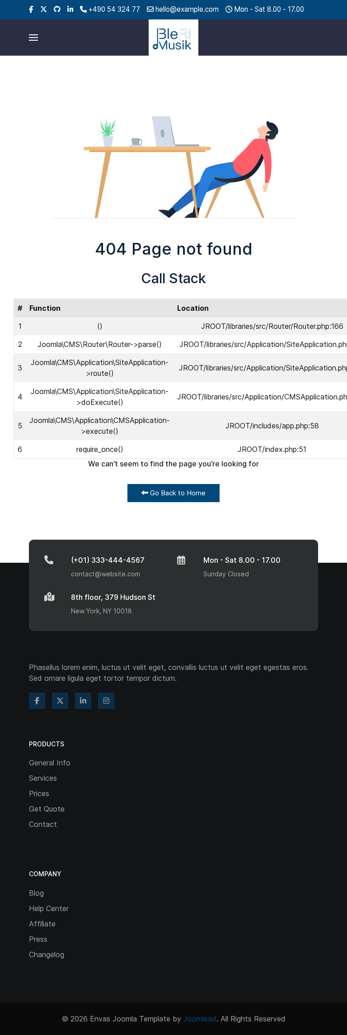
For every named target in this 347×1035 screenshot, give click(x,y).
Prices (39, 793)
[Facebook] (31, 9)
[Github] (57, 9)
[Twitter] (43, 9)
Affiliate (42, 923)
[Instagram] (106, 701)
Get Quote (47, 808)
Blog (36, 892)
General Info (49, 762)
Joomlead (199, 1018)
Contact (43, 824)
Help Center (49, 908)
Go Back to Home (177, 493)
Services (43, 778)
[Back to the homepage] (173, 37)
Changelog (46, 954)
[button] (33, 37)
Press (38, 939)
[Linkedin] (70, 9)
